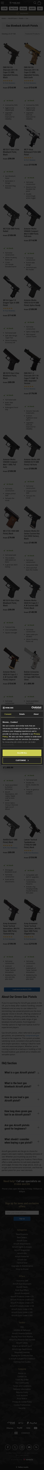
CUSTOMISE (21, 760)
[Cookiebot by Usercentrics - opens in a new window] (31, 707)
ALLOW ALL (22, 753)
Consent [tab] (8, 714)
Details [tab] (22, 714)
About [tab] (36, 714)
